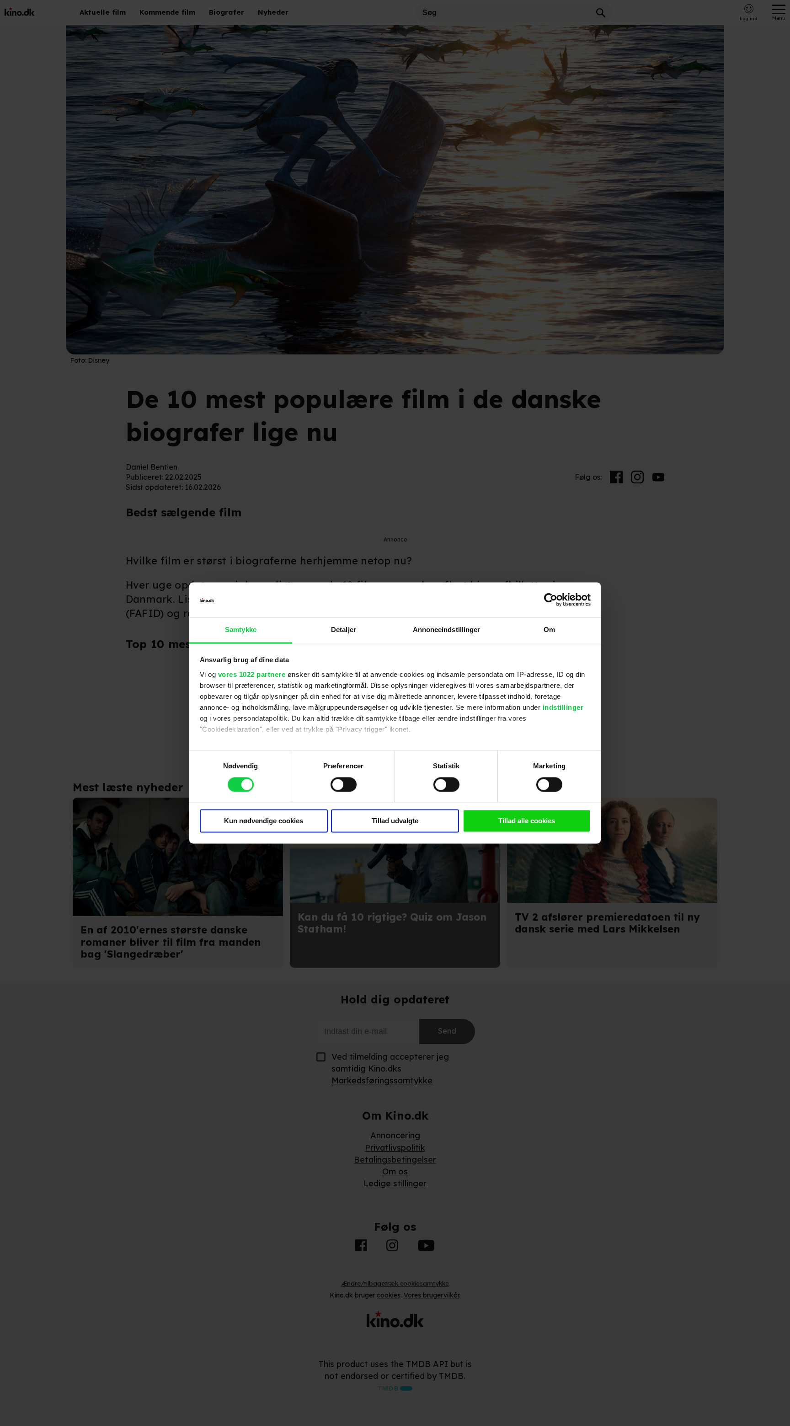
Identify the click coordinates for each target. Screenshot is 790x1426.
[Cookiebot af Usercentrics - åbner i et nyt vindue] (551, 600)
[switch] (344, 784)
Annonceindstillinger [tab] (446, 630)
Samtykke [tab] (240, 630)
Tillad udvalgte (395, 821)
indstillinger (563, 707)
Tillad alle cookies (526, 821)
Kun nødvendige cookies (263, 821)
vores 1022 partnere (252, 674)
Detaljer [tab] (343, 630)
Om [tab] (549, 630)
